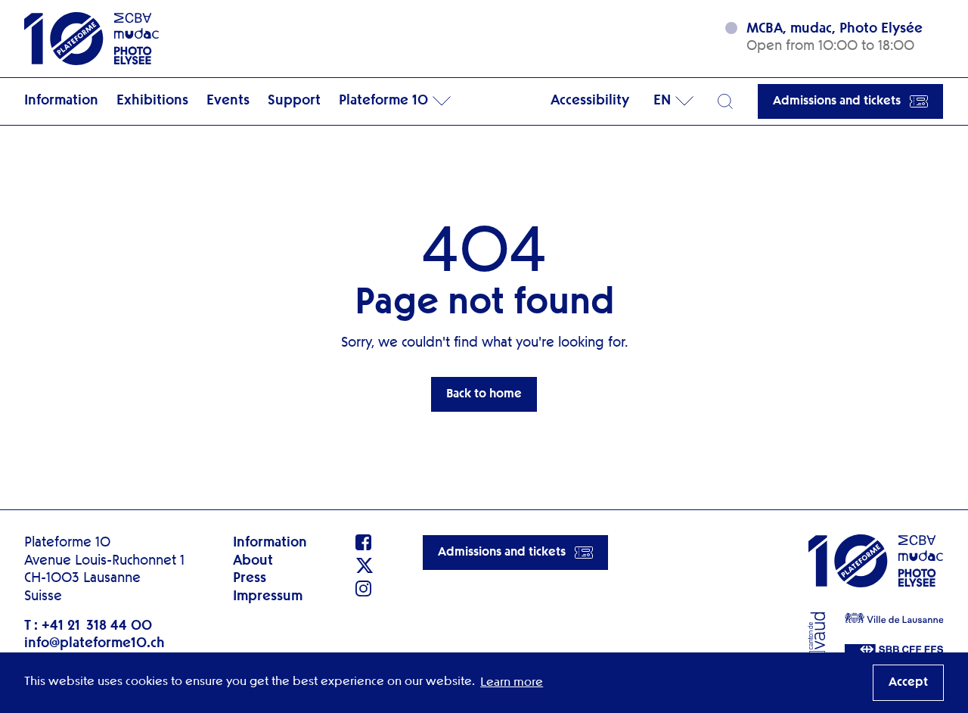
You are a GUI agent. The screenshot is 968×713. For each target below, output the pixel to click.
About (253, 561)
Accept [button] (908, 683)
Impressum (267, 596)
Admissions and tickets (837, 101)
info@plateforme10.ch (94, 643)
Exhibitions (152, 100)
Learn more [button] (511, 683)
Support (294, 100)
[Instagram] (364, 588)
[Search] (725, 101)
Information (61, 100)
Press (249, 578)
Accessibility (590, 100)
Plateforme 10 (383, 100)
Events (228, 100)
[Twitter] (364, 565)
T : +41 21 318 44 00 (88, 626)
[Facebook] (364, 542)
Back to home (484, 394)
